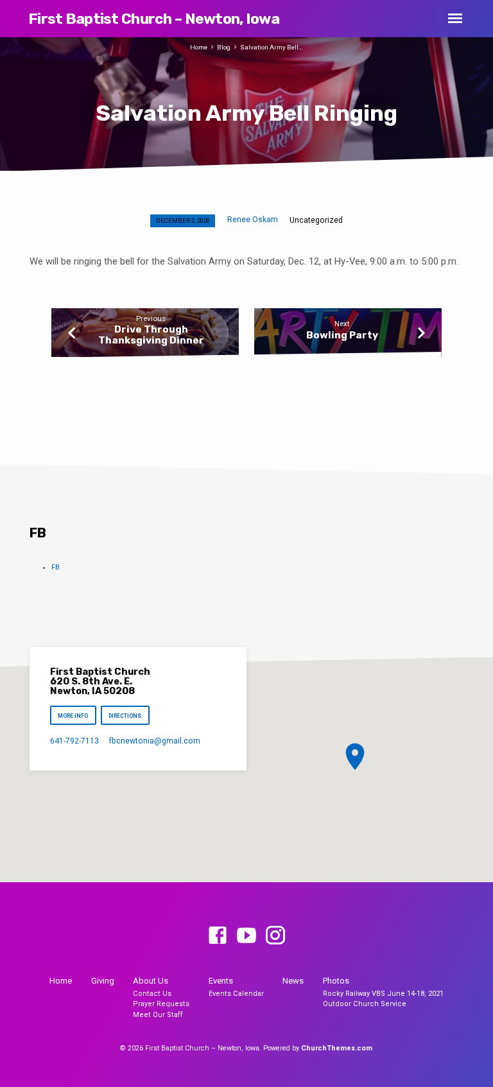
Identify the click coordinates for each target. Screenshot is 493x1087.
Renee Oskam (252, 219)
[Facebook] (217, 936)
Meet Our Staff (158, 1015)
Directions (125, 716)
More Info (73, 716)
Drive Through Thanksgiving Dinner (151, 334)
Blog (223, 47)
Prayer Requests (161, 1004)
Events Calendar (236, 993)
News (293, 981)
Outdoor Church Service (364, 1004)
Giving (102, 981)
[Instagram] (275, 936)
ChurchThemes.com (336, 1048)
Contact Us (152, 993)
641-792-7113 (74, 740)
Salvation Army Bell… (271, 47)
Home (198, 47)
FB (55, 567)
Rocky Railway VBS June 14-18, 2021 (383, 993)
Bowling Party (342, 335)
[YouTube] (246, 936)
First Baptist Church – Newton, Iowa (153, 19)
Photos (336, 981)
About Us (150, 981)
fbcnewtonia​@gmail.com (154, 740)
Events (221, 981)
